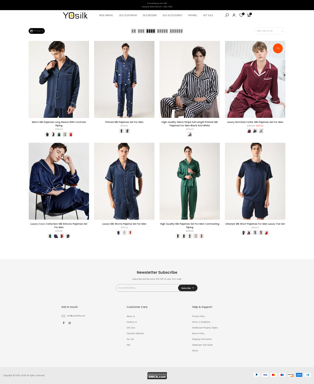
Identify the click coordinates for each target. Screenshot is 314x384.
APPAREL (192, 15)
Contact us (132, 322)
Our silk (130, 339)
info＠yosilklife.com (76, 315)
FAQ (128, 344)
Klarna (195, 350)
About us (131, 316)
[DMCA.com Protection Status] (157, 375)
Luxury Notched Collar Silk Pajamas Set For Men (255, 122)
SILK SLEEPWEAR (128, 15)
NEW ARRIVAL (106, 15)
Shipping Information (202, 339)
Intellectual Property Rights (205, 327)
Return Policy (198, 333)
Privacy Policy (198, 316)
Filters (38, 30)
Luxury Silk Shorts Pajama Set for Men (124, 223)
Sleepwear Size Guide (202, 344)
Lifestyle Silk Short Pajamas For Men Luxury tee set (255, 223)
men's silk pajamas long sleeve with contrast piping (59, 123)
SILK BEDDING (150, 15)
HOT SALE (208, 15)
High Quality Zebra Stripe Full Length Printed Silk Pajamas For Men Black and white (190, 123)
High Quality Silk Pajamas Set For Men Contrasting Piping (189, 225)
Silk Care (131, 327)
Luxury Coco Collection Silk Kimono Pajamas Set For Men (58, 225)
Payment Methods (135, 333)
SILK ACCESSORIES (172, 15)
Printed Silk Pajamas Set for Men (124, 122)
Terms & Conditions (201, 322)
